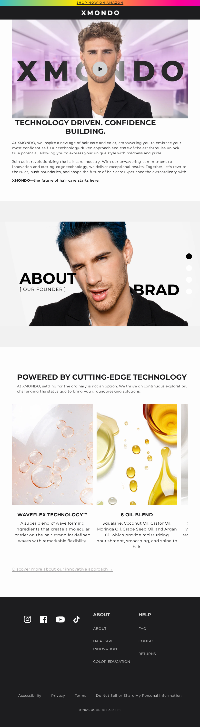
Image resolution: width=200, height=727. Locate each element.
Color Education (111, 661)
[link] (52, 480)
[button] (7, 13)
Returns (147, 654)
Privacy (58, 695)
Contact (147, 641)
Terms (80, 695)
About (100, 628)
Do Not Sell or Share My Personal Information (139, 695)
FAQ (143, 628)
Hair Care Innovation (105, 645)
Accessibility (29, 695)
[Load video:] (100, 69)
